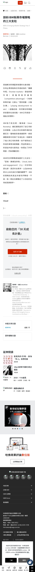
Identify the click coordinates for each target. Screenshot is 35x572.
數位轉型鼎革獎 (21, 532)
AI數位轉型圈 (7, 535)
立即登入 (22, 222)
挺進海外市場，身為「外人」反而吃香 (23, 357)
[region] (17, 416)
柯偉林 (16, 372)
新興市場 (6, 34)
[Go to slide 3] (17, 428)
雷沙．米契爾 (18, 380)
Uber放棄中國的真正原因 (23, 368)
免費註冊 (17, 273)
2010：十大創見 (20, 377)
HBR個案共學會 (8, 532)
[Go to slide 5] (22, 428)
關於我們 (6, 540)
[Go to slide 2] (15, 428)
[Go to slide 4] (19, 428)
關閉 (24, 560)
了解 (11, 560)
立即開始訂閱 (17, 461)
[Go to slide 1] (12, 428)
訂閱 (20, 3)
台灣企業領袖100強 (23, 535)
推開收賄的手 (19, 388)
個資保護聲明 (19, 540)
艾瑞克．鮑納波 (28, 380)
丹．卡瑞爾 (17, 391)
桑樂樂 (16, 362)
